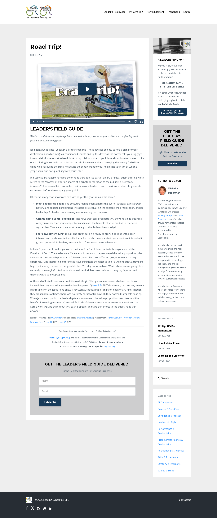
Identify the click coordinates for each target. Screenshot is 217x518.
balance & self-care (168, 409)
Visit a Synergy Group (59, 337)
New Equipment (155, 11)
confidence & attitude (170, 415)
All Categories (165, 402)
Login (186, 11)
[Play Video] (33, 121)
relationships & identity (171, 450)
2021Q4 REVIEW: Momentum (167, 328)
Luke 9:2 (48, 322)
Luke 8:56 (97, 285)
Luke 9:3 (62, 322)
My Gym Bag (136, 11)
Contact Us (185, 499)
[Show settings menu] (136, 121)
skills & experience (168, 457)
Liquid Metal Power (169, 343)
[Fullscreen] (142, 121)
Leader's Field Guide (114, 11)
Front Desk (174, 11)
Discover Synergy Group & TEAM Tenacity (172, 112)
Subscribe (50, 402)
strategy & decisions (169, 464)
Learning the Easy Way (171, 355)
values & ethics (166, 470)
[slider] (84, 121)
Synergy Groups (165, 215)
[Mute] (130, 121)
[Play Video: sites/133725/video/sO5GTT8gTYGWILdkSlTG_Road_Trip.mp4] (87, 89)
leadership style (167, 422)
